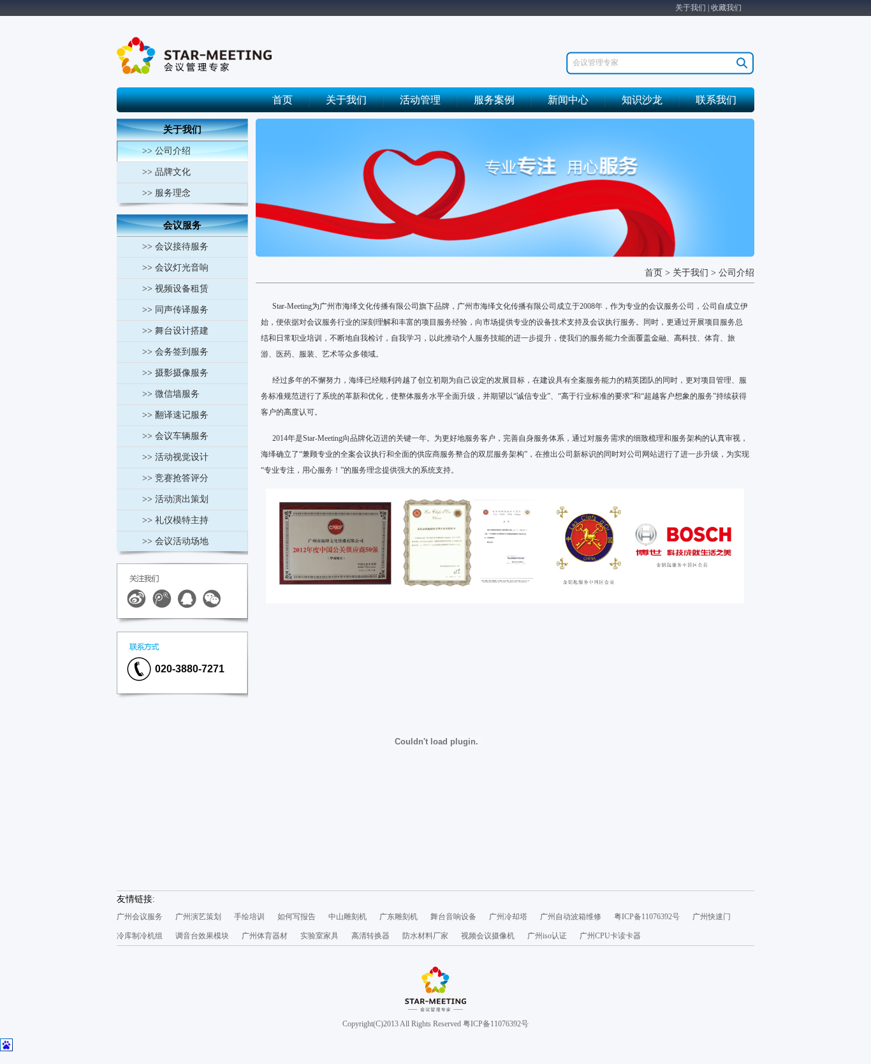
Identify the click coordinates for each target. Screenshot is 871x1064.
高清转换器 (370, 935)
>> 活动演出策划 (175, 499)
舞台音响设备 (453, 916)
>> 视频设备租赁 (175, 288)
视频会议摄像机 (488, 935)
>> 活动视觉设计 (175, 457)
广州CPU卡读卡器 (610, 935)
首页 (282, 99)
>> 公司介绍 (166, 151)
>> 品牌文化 (166, 172)
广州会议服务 (140, 916)
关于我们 (690, 7)
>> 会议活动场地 (175, 541)
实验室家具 (319, 935)
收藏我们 (726, 7)
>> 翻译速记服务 (175, 415)
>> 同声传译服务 (175, 309)
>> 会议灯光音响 (175, 267)
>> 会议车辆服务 (175, 436)
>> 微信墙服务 (171, 394)
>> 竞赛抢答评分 (175, 478)
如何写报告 (296, 916)
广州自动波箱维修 (570, 916)
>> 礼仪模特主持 (175, 520)
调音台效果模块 (202, 935)
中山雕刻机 (347, 916)
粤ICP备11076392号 (647, 916)
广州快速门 (711, 916)
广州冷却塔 (508, 916)
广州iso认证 (547, 935)
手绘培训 (249, 916)
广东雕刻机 (398, 916)
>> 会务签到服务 (175, 352)
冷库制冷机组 (140, 935)
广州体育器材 (265, 935)
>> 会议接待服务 (175, 246)
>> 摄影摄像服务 (175, 373)
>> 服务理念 (166, 193)
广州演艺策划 (198, 916)
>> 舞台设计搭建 (175, 331)
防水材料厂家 (425, 935)
